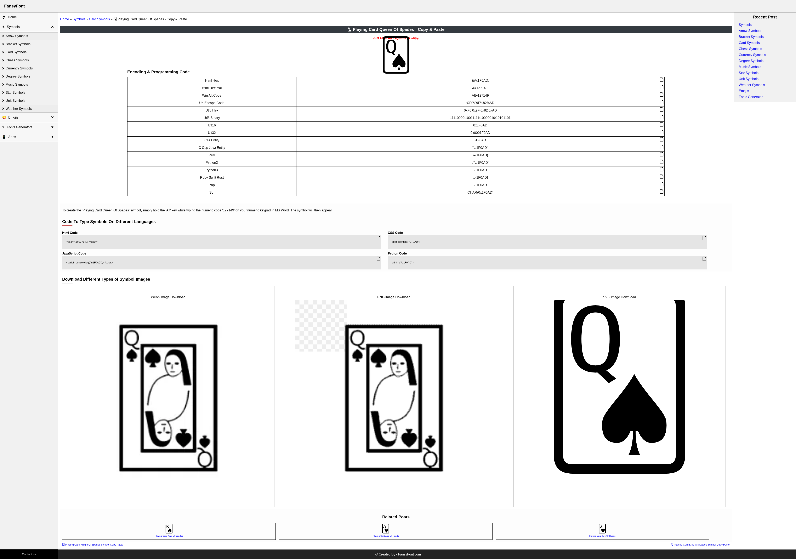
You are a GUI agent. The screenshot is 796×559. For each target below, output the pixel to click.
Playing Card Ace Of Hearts (386, 536)
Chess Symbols (17, 60)
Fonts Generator (751, 97)
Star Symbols (15, 92)
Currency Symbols (19, 68)
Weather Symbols (19, 108)
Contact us (29, 554)
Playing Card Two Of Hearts (602, 536)
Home (12, 17)
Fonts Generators (19, 127)
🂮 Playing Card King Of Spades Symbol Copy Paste (700, 544)
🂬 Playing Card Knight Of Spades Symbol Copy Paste (92, 544)
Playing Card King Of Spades (169, 536)
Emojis (13, 117)
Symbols (13, 27)
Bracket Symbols (18, 44)
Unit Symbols (15, 100)
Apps (9, 137)
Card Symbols (16, 52)
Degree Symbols (18, 76)
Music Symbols (17, 84)
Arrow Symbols (17, 36)
